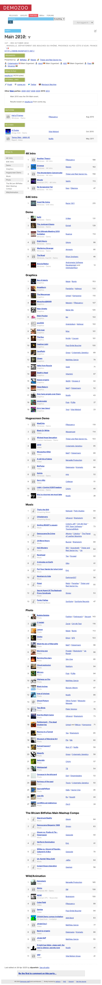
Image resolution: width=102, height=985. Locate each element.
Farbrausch (78, 616)
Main (12, 91)
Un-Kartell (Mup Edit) (46, 859)
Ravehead (41, 555)
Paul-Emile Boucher (73, 345)
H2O (65, 63)
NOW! (39, 895)
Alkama (69, 533)
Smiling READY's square (47, 525)
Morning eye (42, 651)
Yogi (67, 409)
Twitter (33, 84)
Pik (67, 740)
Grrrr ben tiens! (43, 408)
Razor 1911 (70, 203)
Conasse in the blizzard (47, 774)
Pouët (9, 84)
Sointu (40, 473)
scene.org (21, 84)
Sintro (39, 888)
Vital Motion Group (73, 956)
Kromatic (79, 467)
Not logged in (82, 22)
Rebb (68, 583)
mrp (67, 474)
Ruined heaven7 (44, 746)
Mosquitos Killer (44, 452)
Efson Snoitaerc (72, 256)
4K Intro (9, 158)
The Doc (40, 337)
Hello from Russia (44, 365)
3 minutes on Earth (45, 562)
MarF (68, 388)
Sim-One (69, 659)
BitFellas (23, 60)
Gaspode (69, 835)
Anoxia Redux (43, 264)
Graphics (9, 169)
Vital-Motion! (54, 131)
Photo (8, 180)
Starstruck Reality (44, 818)
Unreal (68, 296)
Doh (67, 776)
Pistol (39, 583)
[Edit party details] (95, 31)
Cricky (68, 489)
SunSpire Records (82, 601)
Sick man (41, 330)
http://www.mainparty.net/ (20, 51)
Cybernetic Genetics (80, 352)
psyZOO (40, 323)
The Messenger (43, 294)
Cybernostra (13, 63)
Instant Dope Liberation (47, 866)
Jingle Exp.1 (42, 924)
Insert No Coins (43, 202)
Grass (68, 352)
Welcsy (78, 725)
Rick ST (69, 747)
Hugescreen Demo (13, 172)
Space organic (43, 380)
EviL (67, 570)
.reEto (68, 860)
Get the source (81, 981)
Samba (40, 909)
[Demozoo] (15, 7)
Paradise (75, 583)
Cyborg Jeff (71, 524)
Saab (68, 367)
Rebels (33, 60)
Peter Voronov (71, 709)
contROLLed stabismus (47, 803)
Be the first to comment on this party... (37, 973)
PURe (73, 402)
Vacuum (88, 616)
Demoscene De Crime (46, 533)
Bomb (74, 281)
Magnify (40, 753)
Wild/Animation (12, 192)
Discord (71, 981)
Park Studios (79, 511)
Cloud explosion (44, 665)
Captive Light (42, 344)
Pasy (89, 63)
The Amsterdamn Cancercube (49, 173)
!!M (67, 889)
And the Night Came (45, 715)
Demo (8, 165)
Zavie (68, 624)
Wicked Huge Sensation (47, 437)
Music (8, 176)
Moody (40, 180)
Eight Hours (42, 241)
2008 (33, 91)
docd (40, 63)
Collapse (69, 481)
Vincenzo (11, 66)
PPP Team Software (74, 526)
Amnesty (69, 249)
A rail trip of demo (44, 459)
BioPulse (40, 466)
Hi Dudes (15, 130)
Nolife (51, 139)
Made (68, 281)
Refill (39, 217)
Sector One (75, 790)
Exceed (73, 556)
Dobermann (76, 388)
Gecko (39, 637)
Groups (23, 15)
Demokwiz (41, 881)
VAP (38, 955)
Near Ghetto (42, 309)
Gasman (69, 867)
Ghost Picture (43, 701)
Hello (68, 790)
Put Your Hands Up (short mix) (50, 569)
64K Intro (10, 162)
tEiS (67, 548)
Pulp (67, 402)
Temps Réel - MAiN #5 (21, 137)
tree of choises (43, 693)
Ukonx (68, 242)
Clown (39, 358)
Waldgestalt (42, 767)
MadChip (41, 423)
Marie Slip (70, 310)
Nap (67, 188)
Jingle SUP (41, 938)
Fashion (69, 616)
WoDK (68, 381)
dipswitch (34, 967)
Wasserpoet (70, 432)
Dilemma (74, 188)
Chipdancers (42, 517)
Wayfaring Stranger (45, 248)
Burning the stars (44, 658)
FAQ (64, 981)
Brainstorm (78, 518)
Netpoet (69, 511)
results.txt (9, 75)
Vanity (68, 181)
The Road (41, 255)
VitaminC (69, 374)
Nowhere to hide (44, 576)
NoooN (72, 797)
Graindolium (70, 324)
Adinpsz (78, 288)
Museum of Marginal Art (47, 739)
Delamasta (70, 467)
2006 (23, 91)
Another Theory (43, 158)
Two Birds (41, 708)
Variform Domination (46, 842)
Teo (67, 556)
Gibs (67, 563)
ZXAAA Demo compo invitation (50, 916)
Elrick (68, 638)
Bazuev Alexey (72, 688)
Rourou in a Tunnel (45, 732)
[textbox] (30, 18)
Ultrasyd (69, 518)
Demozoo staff (25, 981)
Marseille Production (74, 460)
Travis (68, 783)
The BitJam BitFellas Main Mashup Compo (14, 186)
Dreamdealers (76, 776)
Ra (67, 797)
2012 (48, 91)
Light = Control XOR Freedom (49, 487)
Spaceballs (74, 548)
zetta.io (57, 981)
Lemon (40, 629)
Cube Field (41, 902)
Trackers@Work (72, 529)
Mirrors (40, 672)
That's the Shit (43, 509)
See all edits (44, 967)
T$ (67, 768)
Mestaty (69, 303)
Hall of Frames (17, 115)
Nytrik (68, 338)
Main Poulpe (42, 316)
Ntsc (68, 331)
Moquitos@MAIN (44, 301)
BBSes (41, 15)
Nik (71, 740)
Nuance (69, 234)
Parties (33, 15)
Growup (40, 165)
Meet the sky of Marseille (47, 644)
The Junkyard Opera (45, 224)
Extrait (68, 225)
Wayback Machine (48, 84)
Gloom (68, 819)
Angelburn (41, 287)
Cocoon (75, 338)
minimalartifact (72, 268)
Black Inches (42, 686)
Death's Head (42, 373)
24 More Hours (43, 541)
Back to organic (43, 931)
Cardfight (41, 351)
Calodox (76, 533)
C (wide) (40, 622)
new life (40, 796)
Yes (67, 733)
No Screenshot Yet (45, 187)
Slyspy (68, 593)
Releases (13, 15)
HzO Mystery (42, 548)
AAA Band (70, 918)
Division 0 (76, 381)
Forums (50, 15)
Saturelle (41, 760)
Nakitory (69, 666)
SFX (73, 638)
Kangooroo (77, 296)
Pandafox (70, 288)
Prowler (69, 651)
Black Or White (43, 430)
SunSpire (69, 601)
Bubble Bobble (43, 615)
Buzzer (68, 542)
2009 (38, 91)
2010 (39, 445)
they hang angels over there (49, 394)
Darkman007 (71, 577)
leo (67, 317)
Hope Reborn (42, 387)
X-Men (68, 218)
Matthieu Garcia (72, 360)
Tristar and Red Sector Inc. (51, 60)
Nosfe (68, 395)
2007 (28, 91)
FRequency (53, 117)
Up (81, 550)
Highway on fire (43, 679)
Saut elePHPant (43, 789)
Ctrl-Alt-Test (82, 524)
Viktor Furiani (71, 701)
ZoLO (68, 804)
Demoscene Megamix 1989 (48, 825)
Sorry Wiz (41, 480)
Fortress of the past (45, 781)
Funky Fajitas (42, 600)
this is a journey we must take (49, 494)
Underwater (42, 401)
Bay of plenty (42, 280)
